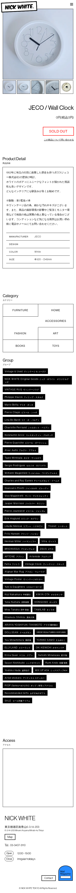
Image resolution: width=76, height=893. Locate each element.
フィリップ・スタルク (24, 397)
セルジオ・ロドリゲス (25, 465)
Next (66, 44)
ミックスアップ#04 (51, 670)
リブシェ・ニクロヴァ (24, 526)
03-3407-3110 (18, 845)
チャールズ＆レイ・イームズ (32, 480)
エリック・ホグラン (22, 518)
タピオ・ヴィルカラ (23, 457)
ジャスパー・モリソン (25, 503)
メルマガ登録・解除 (65, 873)
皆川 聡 (52, 655)
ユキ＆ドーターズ (23, 586)
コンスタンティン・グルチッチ (29, 435)
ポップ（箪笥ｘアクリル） (29, 685)
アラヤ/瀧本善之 (31, 624)
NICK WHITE (19, 7)
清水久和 (19, 617)
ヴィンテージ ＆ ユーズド (25, 371)
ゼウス (47, 548)
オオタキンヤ (49, 594)
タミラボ (44, 609)
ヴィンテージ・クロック (44, 564)
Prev (10, 44)
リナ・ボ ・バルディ (22, 419)
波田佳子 (17, 670)
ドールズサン (18, 632)
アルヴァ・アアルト (21, 450)
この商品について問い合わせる (59, 139)
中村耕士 (18, 594)
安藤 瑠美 (56, 662)
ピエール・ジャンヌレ (25, 510)
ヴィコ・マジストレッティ (26, 495)
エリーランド (17, 647)
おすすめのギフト (25, 693)
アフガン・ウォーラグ (25, 571)
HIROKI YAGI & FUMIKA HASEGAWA (51, 632)
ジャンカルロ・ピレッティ (27, 488)
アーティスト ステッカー (25, 677)
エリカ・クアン (19, 655)
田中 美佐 (17, 609)
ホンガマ (45, 602)
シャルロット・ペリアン (27, 427)
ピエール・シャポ (21, 412)
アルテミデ (40, 556)
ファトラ (12, 564)
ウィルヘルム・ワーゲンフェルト (31, 473)
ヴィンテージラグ (22, 389)
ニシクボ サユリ (22, 662)
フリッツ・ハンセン (21, 533)
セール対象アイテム (17, 700)
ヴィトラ (49, 541)
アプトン (14, 556)
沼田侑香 (17, 602)
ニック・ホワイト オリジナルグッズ (37, 380)
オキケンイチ (50, 647)
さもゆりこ (51, 639)
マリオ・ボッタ (19, 404)
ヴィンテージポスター (24, 579)
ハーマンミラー (20, 541)
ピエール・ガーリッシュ (26, 442)
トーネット (58, 526)
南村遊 (18, 639)
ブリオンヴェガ (20, 548)
